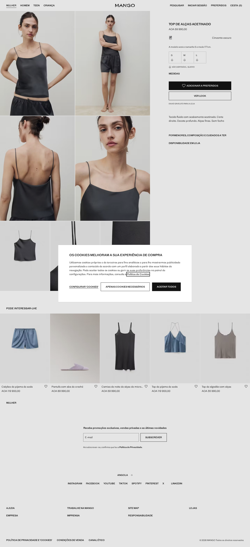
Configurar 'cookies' (83, 286)
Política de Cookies (138, 274)
